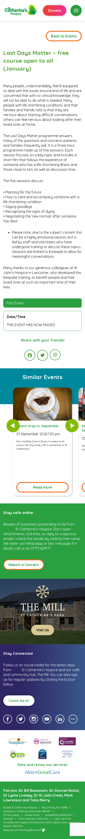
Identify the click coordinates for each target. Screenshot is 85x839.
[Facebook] (30, 355)
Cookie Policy (32, 814)
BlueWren (35, 830)
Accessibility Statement (58, 814)
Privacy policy (11, 814)
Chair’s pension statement (33, 818)
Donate (54, 10)
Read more (42, 487)
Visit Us (42, 630)
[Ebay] (73, 719)
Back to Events (63, 36)
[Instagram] (55, 354)
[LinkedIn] (60, 719)
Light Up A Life (62, 818)
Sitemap (8, 818)
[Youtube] (46, 719)
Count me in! (18, 700)
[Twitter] (42, 355)
